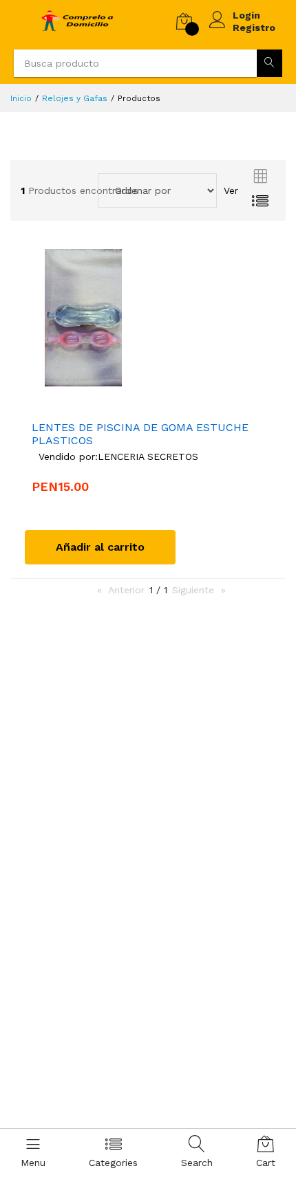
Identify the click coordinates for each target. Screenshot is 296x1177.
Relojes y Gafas (74, 98)
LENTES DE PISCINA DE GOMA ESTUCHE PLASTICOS (140, 434)
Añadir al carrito (100, 546)
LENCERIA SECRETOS (148, 456)
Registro (254, 27)
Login (246, 15)
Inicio (21, 98)
